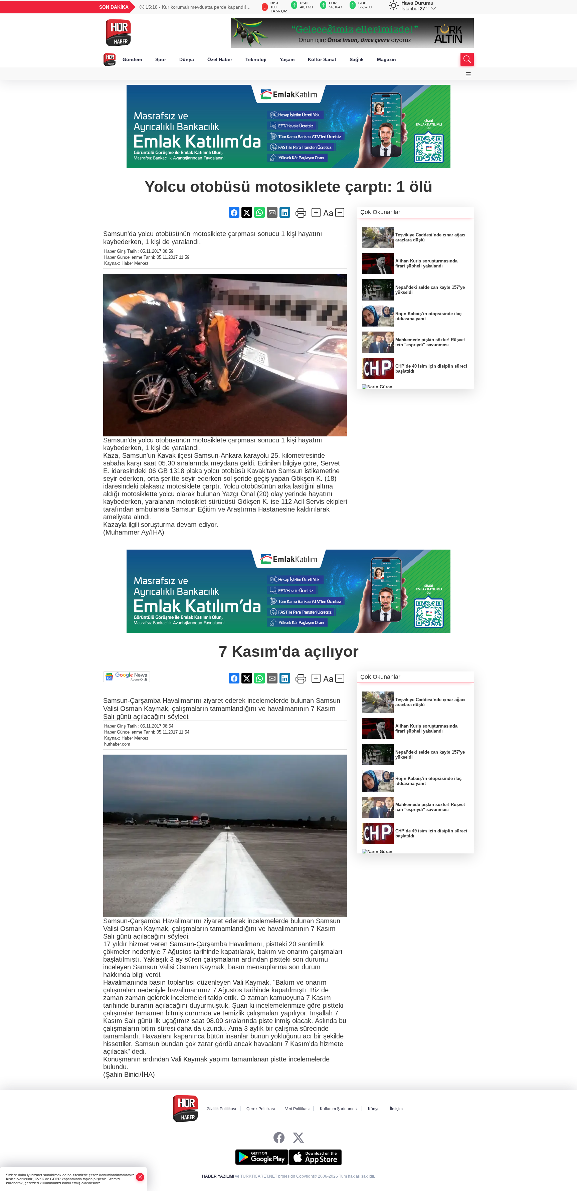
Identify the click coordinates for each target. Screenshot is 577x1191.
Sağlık (357, 59)
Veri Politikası (297, 1109)
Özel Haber (219, 59)
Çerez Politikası (260, 1109)
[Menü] (468, 74)
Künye (374, 1109)
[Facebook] (279, 1138)
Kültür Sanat (322, 59)
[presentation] (248, 7)
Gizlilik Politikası (221, 1109)
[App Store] (315, 1157)
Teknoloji (255, 59)
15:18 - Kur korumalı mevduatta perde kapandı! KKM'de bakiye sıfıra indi (193, 7)
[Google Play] (261, 1157)
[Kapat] (140, 1177)
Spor (160, 59)
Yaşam (287, 59)
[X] (298, 1138)
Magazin (386, 59)
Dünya (186, 59)
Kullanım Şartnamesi (339, 1109)
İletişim (396, 1109)
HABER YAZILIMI (218, 1176)
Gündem (132, 59)
